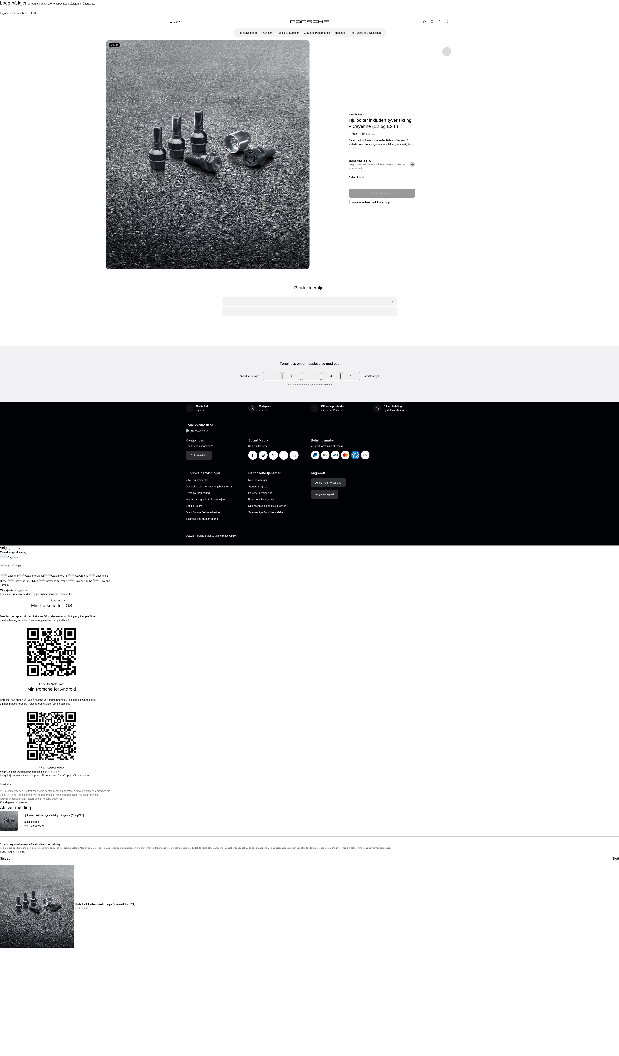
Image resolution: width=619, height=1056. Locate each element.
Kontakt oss (200, 455)
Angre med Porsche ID (328, 482)
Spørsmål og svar (258, 486)
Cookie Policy (194, 506)
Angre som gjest (324, 494)
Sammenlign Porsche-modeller (266, 512)
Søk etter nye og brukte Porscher (267, 506)
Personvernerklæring (198, 493)
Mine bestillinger (257, 480)
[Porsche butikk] (309, 21)
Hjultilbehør (355, 114)
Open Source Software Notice (203, 512)
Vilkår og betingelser (197, 480)
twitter (287, 455)
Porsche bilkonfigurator (261, 499)
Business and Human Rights (202, 518)
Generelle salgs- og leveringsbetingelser (209, 486)
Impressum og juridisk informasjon (205, 499)
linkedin (298, 455)
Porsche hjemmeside (260, 493)
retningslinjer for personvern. (377, 848)
